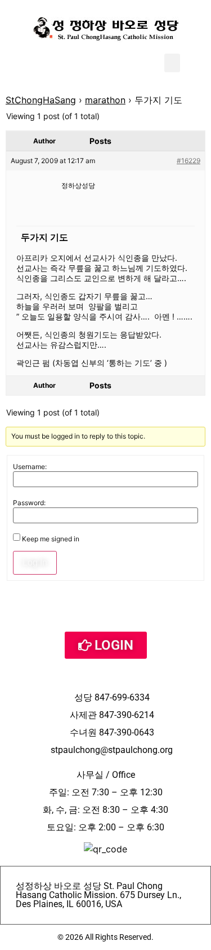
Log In (35, 562)
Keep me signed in (50, 539)
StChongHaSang (41, 100)
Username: (30, 466)
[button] (172, 63)
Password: (29, 503)
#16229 (188, 160)
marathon (105, 100)
